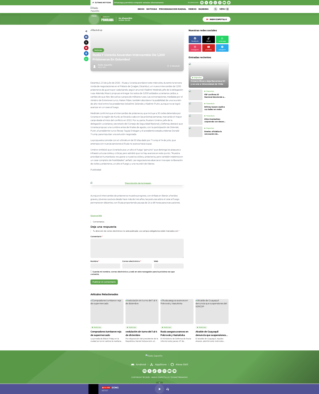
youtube (208, 50)
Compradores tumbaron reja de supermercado (105, 333)
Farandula (210, 104)
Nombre (94, 261)
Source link (96, 216)
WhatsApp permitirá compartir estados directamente (138, 2)
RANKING (204, 9)
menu (222, 9)
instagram (195, 50)
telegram (222, 50)
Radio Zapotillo (218, 19)
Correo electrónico (131, 261)
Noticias (151, 9)
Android (141, 364)
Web (156, 261)
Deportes (198, 78)
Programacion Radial (172, 9)
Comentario (96, 236)
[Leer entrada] (209, 75)
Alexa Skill (182, 364)
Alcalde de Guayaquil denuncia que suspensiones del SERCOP (211, 333)
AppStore (161, 364)
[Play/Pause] (159, 389)
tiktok (208, 41)
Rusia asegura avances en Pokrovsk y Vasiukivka (174, 333)
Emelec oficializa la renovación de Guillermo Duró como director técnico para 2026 (214, 132)
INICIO (141, 9)
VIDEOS (192, 9)
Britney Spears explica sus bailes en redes (214, 108)
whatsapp (222, 41)
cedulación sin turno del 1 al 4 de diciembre (141, 333)
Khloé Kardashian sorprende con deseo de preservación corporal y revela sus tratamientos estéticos (214, 120)
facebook (195, 41)
